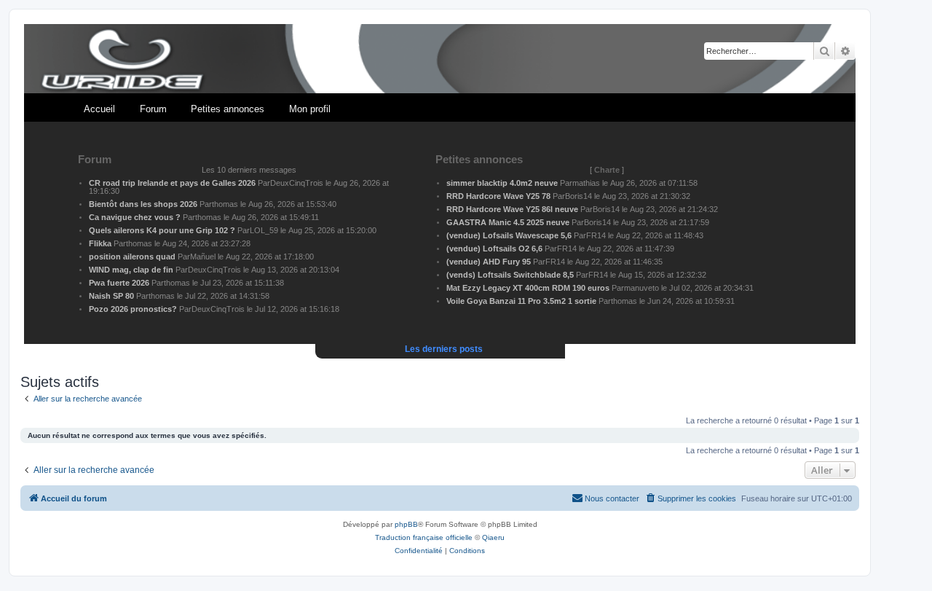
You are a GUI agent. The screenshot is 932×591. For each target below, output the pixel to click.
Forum (153, 108)
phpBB (406, 524)
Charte (607, 169)
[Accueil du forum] (440, 59)
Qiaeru (493, 537)
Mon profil (310, 108)
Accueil (99, 108)
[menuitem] (690, 498)
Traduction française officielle (424, 537)
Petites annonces (227, 108)
